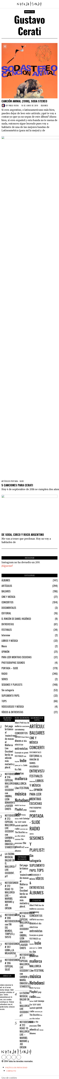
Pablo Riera (14, 105)
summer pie (24, 829)
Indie (23, 760)
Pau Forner (22, 805)
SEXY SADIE (22, 822)
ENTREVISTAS (8, 624)
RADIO (4, 673)
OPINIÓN (5, 652)
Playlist (19, 809)
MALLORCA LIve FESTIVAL (22, 785)
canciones (25, 726)
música (20, 793)
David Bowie (25, 737)
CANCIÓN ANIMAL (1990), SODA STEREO (24, 101)
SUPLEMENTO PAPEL (11, 695)
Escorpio (18, 752)
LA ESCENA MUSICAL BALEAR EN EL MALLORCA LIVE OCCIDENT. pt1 (10, 865)
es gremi (25, 752)
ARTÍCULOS (6, 481)
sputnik (17, 825)
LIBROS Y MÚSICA (10, 641)
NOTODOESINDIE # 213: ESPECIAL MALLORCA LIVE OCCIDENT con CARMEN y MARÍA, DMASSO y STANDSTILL (10, 831)
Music (4, 646)
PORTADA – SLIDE (10, 668)
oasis (17, 805)
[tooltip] (4, 1057)
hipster (17, 761)
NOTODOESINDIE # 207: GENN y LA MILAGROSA (10, 948)
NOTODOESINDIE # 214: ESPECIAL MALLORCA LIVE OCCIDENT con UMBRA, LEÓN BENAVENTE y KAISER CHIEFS (10, 791)
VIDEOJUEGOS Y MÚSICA (13, 706)
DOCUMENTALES (9, 608)
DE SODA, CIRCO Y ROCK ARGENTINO (23, 534)
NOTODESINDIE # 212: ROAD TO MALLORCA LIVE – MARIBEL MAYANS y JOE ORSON (10, 895)
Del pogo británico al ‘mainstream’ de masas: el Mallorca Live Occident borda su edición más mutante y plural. (10, 747)
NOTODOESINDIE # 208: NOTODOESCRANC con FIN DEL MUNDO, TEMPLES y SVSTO (10, 926)
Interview (6, 635)
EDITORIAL (6, 613)
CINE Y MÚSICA (8, 597)
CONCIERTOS (7, 602)
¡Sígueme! (7, 565)
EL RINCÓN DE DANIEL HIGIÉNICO (16, 619)
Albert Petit (19, 722)
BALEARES (6, 591)
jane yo (17, 765)
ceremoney (19, 729)
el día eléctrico (21, 742)
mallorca (21, 778)
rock (21, 818)
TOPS (4, 701)
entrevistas (21, 748)
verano (27, 847)
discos (18, 740)
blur (25, 722)
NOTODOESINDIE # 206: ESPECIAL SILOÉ (10, 964)
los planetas (19, 771)
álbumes (18, 850)
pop (25, 809)
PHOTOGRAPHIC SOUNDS (13, 662)
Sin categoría (8, 690)
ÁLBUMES (44, 105)
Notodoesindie (25, 800)
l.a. (22, 765)
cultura (18, 736)
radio (18, 814)
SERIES (5, 679)
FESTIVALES (7, 630)
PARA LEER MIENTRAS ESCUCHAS (16, 657)
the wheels (20, 845)
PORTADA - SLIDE (17, 481)
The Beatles (20, 832)
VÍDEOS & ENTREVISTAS (12, 712)
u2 (23, 847)
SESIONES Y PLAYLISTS (12, 684)
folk (25, 756)
